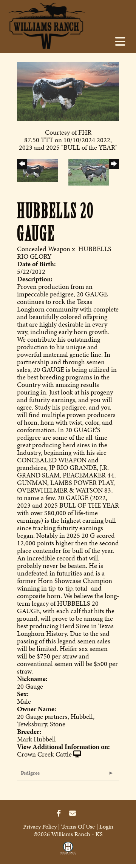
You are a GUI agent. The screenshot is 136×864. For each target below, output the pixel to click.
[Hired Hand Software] (68, 850)
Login (106, 826)
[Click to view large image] (68, 90)
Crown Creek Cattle (44, 754)
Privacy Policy (40, 826)
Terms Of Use (78, 826)
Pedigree (30, 773)
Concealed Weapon (43, 248)
